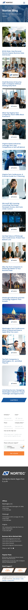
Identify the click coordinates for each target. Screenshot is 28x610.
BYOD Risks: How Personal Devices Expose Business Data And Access (13, 53)
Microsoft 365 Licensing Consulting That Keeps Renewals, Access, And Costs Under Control (12, 206)
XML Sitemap (16, 578)
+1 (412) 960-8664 (6, 520)
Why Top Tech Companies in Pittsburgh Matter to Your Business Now (12, 268)
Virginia (4, 524)
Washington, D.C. (7, 504)
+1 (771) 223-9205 (6, 510)
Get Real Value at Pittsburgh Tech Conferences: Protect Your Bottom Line (13, 238)
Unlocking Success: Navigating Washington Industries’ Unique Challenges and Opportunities (13, 392)
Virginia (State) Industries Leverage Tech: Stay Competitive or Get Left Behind (13, 145)
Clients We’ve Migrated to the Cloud (11, 539)
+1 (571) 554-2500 (6, 530)
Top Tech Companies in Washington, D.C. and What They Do (12, 361)
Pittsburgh (5, 514)
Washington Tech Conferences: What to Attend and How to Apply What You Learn (13, 330)
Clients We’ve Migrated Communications (12, 545)
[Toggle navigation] (24, 2)
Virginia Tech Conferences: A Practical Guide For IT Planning (13, 175)
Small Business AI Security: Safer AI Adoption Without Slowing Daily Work (12, 84)
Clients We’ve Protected (8, 543)
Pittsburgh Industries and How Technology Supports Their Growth (13, 299)
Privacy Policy (11, 580)
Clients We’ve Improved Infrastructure (11, 541)
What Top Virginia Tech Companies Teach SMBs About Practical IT (13, 114)
